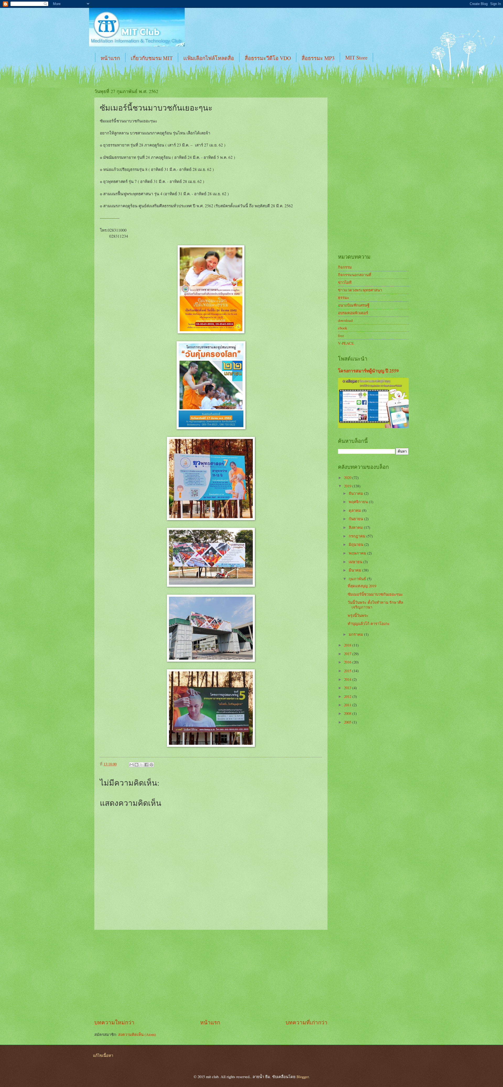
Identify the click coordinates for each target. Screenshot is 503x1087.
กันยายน (356, 518)
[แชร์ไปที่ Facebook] (146, 764)
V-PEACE (346, 343)
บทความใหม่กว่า (114, 1022)
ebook (342, 327)
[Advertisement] (210, 974)
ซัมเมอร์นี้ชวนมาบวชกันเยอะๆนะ (375, 594)
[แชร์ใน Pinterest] (151, 764)
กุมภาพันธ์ (358, 578)
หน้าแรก (110, 58)
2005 (348, 722)
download (345, 320)
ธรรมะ (343, 297)
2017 (348, 653)
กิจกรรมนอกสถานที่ (354, 274)
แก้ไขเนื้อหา (103, 1055)
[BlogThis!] (136, 764)
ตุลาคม (355, 510)
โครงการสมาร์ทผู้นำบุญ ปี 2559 (368, 370)
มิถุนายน (356, 544)
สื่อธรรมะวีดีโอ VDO (268, 58)
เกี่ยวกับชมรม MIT (152, 58)
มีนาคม (355, 570)
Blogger (303, 1076)
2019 (348, 485)
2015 (348, 670)
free (341, 335)
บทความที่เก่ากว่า (306, 1022)
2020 (348, 477)
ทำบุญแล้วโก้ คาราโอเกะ (369, 623)
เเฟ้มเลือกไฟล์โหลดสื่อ (208, 58)
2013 (348, 687)
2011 (348, 704)
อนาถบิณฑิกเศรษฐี (353, 305)
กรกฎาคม (358, 536)
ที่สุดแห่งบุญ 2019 (362, 585)
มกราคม (356, 634)
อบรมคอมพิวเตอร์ (353, 312)
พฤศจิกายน (359, 501)
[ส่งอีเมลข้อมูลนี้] (131, 764)
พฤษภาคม (358, 553)
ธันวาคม (356, 493)
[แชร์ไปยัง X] (141, 764)
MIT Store (356, 57)
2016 (348, 662)
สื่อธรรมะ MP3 (318, 58)
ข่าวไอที (345, 282)
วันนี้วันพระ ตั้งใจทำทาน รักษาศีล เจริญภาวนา (375, 605)
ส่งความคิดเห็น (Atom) (137, 1034)
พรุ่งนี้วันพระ (358, 615)
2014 (348, 679)
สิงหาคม (356, 527)
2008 (348, 713)
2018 (348, 645)
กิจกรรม (345, 267)
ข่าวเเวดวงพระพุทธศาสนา (360, 289)
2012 (348, 696)
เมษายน (356, 561)
